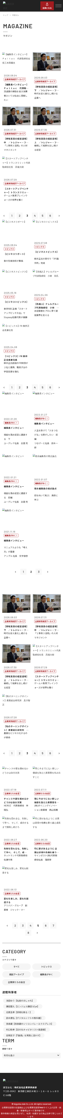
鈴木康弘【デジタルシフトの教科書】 (24, 1017)
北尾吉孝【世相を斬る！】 (19, 1012)
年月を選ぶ (9, 1055)
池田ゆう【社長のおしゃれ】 (20, 1000)
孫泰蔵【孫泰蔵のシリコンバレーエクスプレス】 (29, 1023)
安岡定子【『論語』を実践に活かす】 (23, 1035)
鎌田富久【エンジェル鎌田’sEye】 (22, 1006)
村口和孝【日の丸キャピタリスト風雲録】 (26, 1029)
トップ (5, 15)
